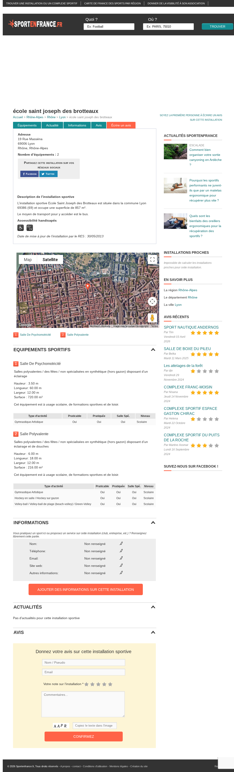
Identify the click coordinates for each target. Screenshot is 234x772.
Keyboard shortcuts (100, 326)
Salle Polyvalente (78, 334)
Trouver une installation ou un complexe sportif (41, 3)
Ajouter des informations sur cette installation (85, 589)
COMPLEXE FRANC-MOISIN (188, 387)
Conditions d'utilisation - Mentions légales (105, 766)
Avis (99, 125)
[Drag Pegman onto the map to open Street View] (152, 317)
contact (76, 766)
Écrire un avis (121, 125)
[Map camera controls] (152, 301)
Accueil (18, 117)
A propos (65, 766)
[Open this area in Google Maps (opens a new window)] (25, 325)
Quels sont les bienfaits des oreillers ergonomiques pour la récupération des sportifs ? (205, 226)
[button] (87, 286)
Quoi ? (91, 19)
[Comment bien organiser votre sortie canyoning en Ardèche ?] (175, 151)
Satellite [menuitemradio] (50, 259)
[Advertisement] (118, 161)
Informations (77, 125)
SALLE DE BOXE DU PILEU (187, 349)
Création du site (139, 766)
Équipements (27, 125)
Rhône (51, 117)
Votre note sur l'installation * (63, 684)
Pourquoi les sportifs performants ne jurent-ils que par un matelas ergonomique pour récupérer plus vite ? (205, 190)
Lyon (62, 117)
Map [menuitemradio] (28, 259)
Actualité (52, 125)
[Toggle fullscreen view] (152, 259)
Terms (154, 326)
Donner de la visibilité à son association (176, 3)
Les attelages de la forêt (183, 366)
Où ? (152, 19)
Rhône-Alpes (35, 117)
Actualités (13, 10)
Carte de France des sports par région (112, 3)
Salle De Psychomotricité (35, 334)
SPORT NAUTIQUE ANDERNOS (191, 327)
